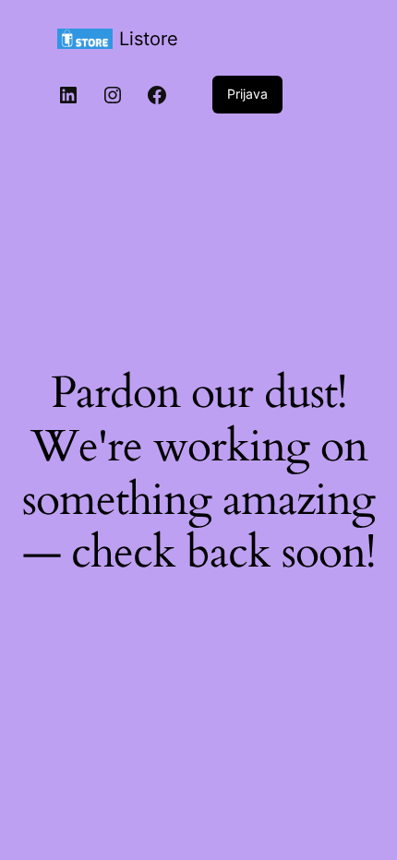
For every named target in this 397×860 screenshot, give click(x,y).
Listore (148, 39)
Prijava (247, 94)
